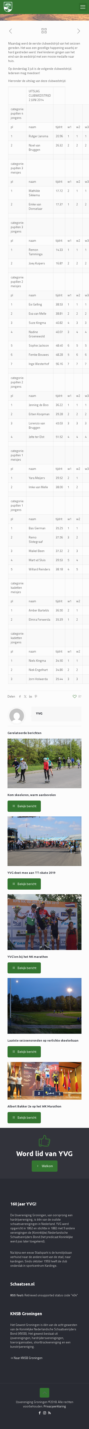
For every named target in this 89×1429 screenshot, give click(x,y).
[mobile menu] (83, 7)
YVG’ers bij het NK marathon (28, 956)
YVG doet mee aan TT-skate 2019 (31, 872)
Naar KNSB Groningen (28, 1358)
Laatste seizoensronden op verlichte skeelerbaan (43, 1040)
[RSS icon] (49, 1412)
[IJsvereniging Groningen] (8, 7)
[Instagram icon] (44, 1412)
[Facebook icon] (40, 1412)
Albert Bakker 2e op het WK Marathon (34, 1106)
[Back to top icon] (44, 1393)
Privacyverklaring (55, 1406)
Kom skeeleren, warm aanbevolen (32, 794)
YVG (39, 713)
